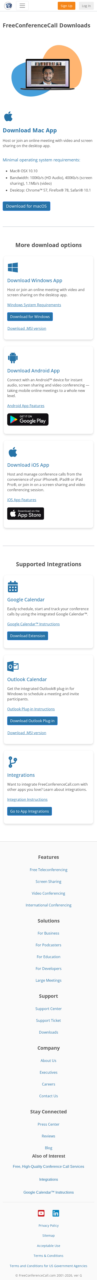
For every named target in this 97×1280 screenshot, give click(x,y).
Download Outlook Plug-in (32, 720)
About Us (48, 1060)
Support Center (48, 1008)
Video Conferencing (48, 893)
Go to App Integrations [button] (29, 811)
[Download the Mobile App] (27, 419)
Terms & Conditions (48, 1255)
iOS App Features (21, 499)
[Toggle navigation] (22, 5)
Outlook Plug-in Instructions (31, 709)
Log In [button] (86, 6)
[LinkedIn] (56, 1212)
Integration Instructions (27, 799)
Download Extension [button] (27, 635)
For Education (48, 956)
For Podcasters (48, 944)
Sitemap (48, 1235)
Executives (49, 1072)
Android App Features (25, 405)
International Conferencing (49, 905)
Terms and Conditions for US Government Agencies (48, 1266)
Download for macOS (26, 206)
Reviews (48, 1136)
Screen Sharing (48, 881)
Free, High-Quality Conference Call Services (48, 1166)
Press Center (49, 1124)
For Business (48, 933)
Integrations (48, 1179)
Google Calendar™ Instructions (33, 624)
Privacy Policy (49, 1225)
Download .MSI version (26, 328)
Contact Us (48, 1095)
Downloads (48, 1032)
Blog (48, 1147)
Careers (48, 1084)
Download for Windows (30, 316)
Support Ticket (48, 1020)
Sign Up (66, 6)
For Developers (49, 968)
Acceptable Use (48, 1246)
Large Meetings (49, 980)
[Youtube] (41, 1212)
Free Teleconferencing (48, 869)
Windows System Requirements (34, 304)
